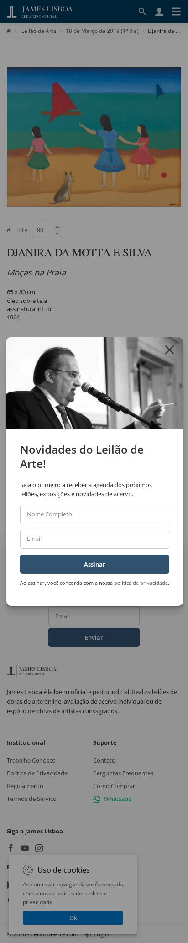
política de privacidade (141, 582)
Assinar (94, 564)
